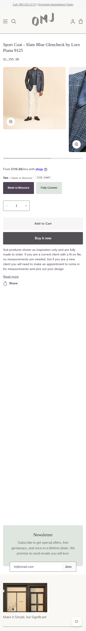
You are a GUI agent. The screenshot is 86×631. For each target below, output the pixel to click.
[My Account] (71, 21)
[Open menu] (4, 21)
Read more (11, 276)
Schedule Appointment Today (55, 4)
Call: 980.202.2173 (24, 4)
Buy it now (43, 238)
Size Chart (43, 178)
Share (13, 283)
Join (68, 566)
